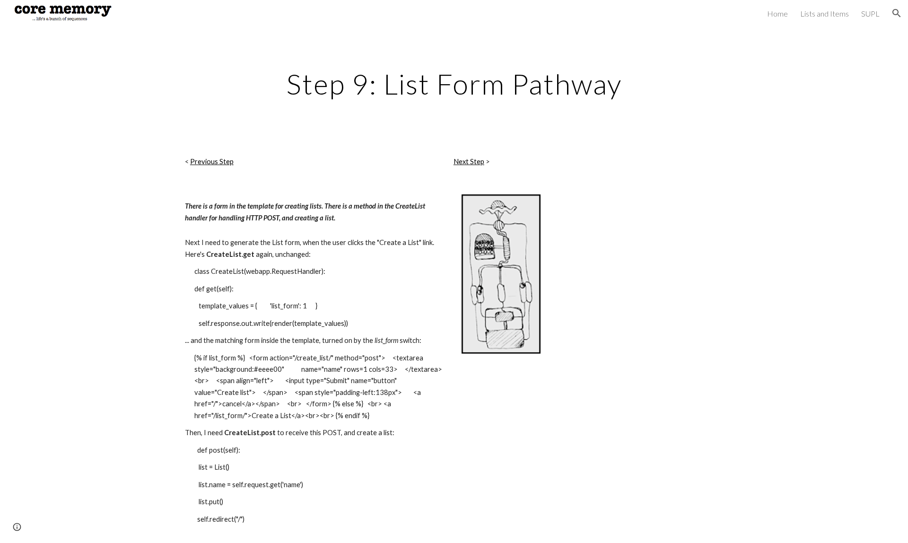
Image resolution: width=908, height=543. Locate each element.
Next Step (469, 162)
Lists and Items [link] (824, 13)
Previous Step (212, 162)
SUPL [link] (870, 13)
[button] (896, 13)
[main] (454, 83)
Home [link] (777, 13)
